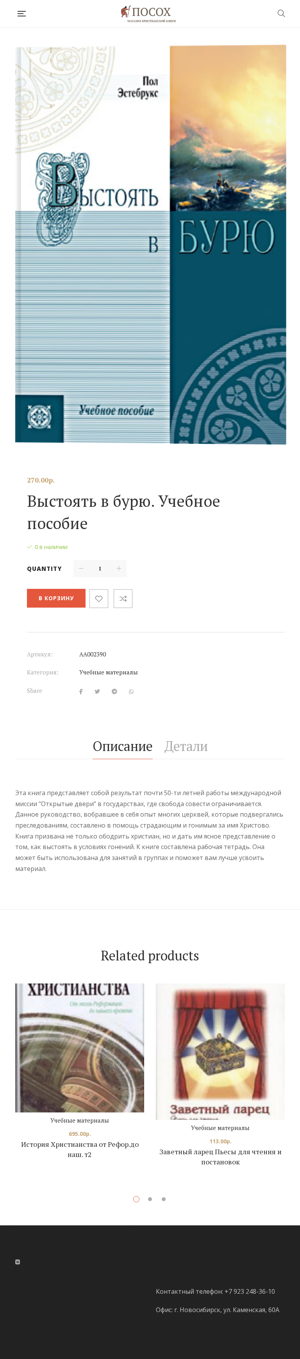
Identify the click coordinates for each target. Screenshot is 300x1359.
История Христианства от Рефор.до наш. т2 (80, 1149)
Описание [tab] (123, 746)
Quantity (44, 568)
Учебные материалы (108, 672)
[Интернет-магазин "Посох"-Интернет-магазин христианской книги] (151, 13)
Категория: (43, 672)
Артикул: (40, 654)
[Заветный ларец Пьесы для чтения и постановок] (220, 1051)
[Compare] (123, 598)
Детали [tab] (186, 746)
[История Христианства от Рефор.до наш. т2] (79, 1047)
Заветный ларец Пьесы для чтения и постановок (220, 1156)
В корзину (56, 598)
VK (17, 1262)
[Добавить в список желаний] (98, 598)
